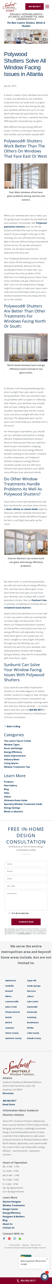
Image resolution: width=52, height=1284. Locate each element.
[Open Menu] (47, 6)
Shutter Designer (12, 1201)
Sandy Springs (34, 986)
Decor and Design (13, 748)
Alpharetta (10, 980)
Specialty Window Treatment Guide (23, 804)
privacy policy (24, 933)
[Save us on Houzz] (20, 1239)
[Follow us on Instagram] (14, 1239)
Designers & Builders (14, 1216)
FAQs (6, 792)
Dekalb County (34, 1038)
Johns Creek (11, 1007)
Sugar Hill (31, 980)
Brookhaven (33, 1022)
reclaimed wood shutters (17, 607)
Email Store (9, 1104)
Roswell (9, 991)
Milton (8, 996)
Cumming (31, 1017)
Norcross (31, 991)
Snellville (9, 986)
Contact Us (9, 1227)
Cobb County (33, 1033)
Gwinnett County (13, 1038)
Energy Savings (12, 807)
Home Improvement (15, 755)
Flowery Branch (12, 1012)
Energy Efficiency (13, 752)
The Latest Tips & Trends (17, 740)
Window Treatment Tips (17, 766)
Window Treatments (14, 1205)
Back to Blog (13, 726)
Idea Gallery (10, 785)
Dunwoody (32, 1012)
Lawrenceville (12, 1001)
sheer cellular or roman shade (22, 509)
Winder (30, 1028)
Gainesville (32, 1007)
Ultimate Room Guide (15, 800)
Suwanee (9, 1028)
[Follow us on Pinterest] (9, 1239)
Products (8, 781)
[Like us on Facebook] (4, 1239)
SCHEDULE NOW (26, 922)
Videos (7, 796)
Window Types (11, 744)
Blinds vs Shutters (13, 811)
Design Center (10, 1209)
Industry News (11, 759)
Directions (8, 1093)
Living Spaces (11, 763)
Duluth (8, 1017)
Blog (6, 789)
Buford (8, 1022)
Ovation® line (39, 600)
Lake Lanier (32, 1001)
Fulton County (12, 1033)
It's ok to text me (20, 913)
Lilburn (30, 996)
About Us (7, 1224)
